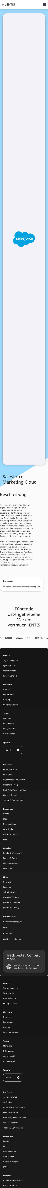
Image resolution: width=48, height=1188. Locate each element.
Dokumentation (9, 824)
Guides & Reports (10, 834)
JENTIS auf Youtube (11, 902)
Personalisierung (10, 785)
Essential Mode (9, 670)
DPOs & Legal (9, 733)
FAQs (5, 839)
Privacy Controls (10, 676)
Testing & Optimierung (13, 800)
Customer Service (10, 705)
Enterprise (7, 868)
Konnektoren (8, 694)
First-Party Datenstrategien (14, 790)
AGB (5, 927)
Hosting (6, 699)
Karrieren (7, 887)
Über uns (7, 882)
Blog (5, 819)
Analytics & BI (9, 728)
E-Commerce (8, 723)
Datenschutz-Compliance (14, 779)
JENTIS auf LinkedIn (11, 897)
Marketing (7, 718)
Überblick (7, 689)
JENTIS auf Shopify (11, 907)
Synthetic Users (10, 665)
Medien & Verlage (11, 863)
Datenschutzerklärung (12, 921)
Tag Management (10, 660)
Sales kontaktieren (11, 892)
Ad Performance (10, 769)
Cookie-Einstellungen (12, 939)
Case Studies (8, 829)
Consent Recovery (10, 795)
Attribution (8, 774)
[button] (44, 4)
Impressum (8, 933)
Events (6, 813)
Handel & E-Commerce (13, 853)
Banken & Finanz (10, 858)
